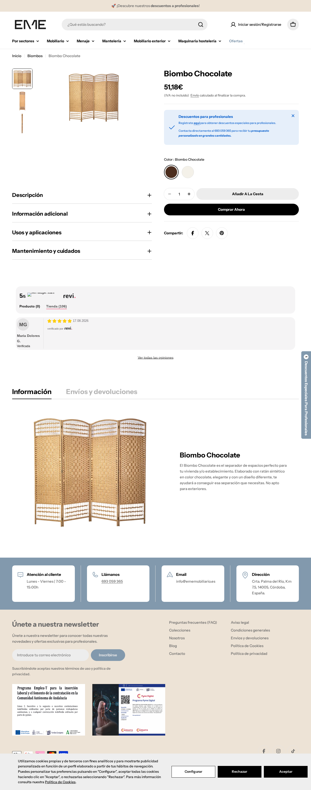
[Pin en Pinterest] (222, 233)
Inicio (16, 55)
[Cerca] (293, 115)
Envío (194, 95)
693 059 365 (112, 581)
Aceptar (286, 771)
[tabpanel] (155, 472)
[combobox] (134, 24)
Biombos (35, 55)
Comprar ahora (231, 209)
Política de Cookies (60, 782)
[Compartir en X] (207, 233)
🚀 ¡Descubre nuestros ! (155, 5)
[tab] (29, 306)
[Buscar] (201, 24)
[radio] (171, 172)
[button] (306, 395)
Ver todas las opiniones (155, 358)
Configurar (193, 771)
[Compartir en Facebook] (193, 233)
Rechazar (239, 771)
